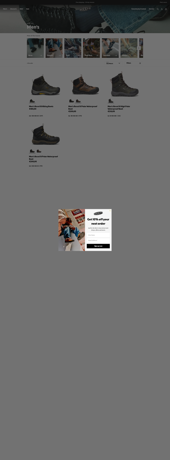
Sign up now (98, 246)
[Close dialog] (110, 211)
